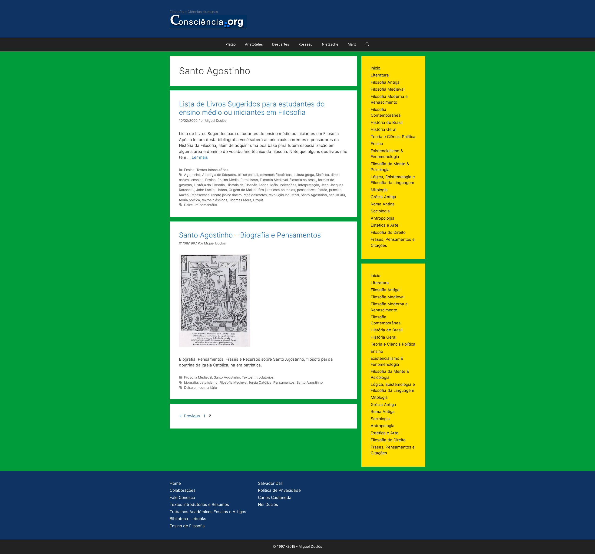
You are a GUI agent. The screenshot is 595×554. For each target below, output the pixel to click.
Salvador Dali (270, 483)
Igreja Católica (260, 382)
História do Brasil (387, 122)
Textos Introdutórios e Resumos (199, 504)
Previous (189, 416)
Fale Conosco (182, 497)
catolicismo (209, 382)
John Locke (205, 190)
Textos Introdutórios (212, 170)
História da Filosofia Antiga (247, 185)
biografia (191, 382)
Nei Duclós (268, 504)
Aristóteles (254, 44)
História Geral (383, 129)
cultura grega (304, 175)
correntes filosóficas (276, 175)
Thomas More (240, 200)
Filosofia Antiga (385, 82)
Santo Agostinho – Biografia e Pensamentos (250, 235)
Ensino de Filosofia (187, 526)
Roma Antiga (383, 204)
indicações (288, 185)
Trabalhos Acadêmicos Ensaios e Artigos (208, 511)
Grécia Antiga (383, 197)
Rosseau (305, 44)
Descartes (280, 44)
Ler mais (200, 157)
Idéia (274, 185)
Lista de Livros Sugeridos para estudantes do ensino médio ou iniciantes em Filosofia (252, 108)
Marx (352, 44)
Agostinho (192, 175)
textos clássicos (214, 200)
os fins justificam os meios (274, 190)
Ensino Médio (228, 180)
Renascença (200, 195)
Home (175, 483)
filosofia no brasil (303, 180)
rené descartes (255, 195)
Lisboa (221, 190)
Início (375, 68)
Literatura (380, 75)
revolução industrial (284, 195)
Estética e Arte (384, 225)
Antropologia (382, 218)
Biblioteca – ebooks (188, 518)
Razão (184, 195)
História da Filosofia (209, 185)
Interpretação (308, 185)
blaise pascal (248, 175)
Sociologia (380, 211)
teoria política (189, 200)
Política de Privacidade (279, 490)
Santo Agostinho (314, 195)
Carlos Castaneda (274, 497)
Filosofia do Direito (388, 232)
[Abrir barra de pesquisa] (367, 44)
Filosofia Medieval (274, 180)
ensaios (197, 180)
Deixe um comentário (200, 205)
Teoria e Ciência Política (393, 136)
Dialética (322, 175)
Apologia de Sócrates (219, 175)
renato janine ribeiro (226, 195)
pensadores (306, 190)
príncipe (335, 190)
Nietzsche (330, 44)
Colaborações (182, 490)
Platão (230, 44)
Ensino (189, 170)
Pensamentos (284, 382)
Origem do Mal (240, 190)
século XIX (337, 195)
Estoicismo (249, 180)
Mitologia (379, 190)
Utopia (258, 200)
